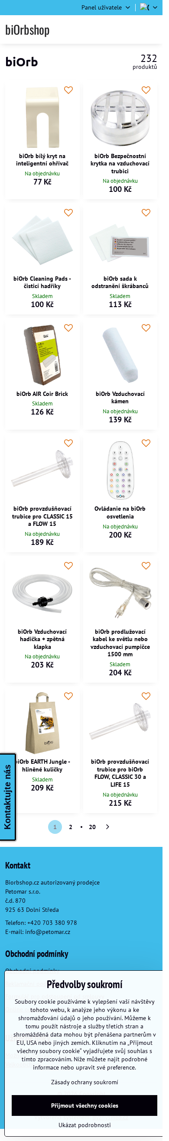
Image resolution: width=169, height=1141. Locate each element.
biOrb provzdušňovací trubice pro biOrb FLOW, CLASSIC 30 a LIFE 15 (120, 773)
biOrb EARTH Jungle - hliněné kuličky (42, 765)
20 (92, 827)
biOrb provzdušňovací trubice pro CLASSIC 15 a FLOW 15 (42, 516)
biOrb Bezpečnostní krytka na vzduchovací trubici (120, 163)
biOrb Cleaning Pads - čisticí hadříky (42, 282)
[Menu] (152, 29)
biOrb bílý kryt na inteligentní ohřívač (42, 160)
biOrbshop (27, 29)
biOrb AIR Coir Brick (42, 394)
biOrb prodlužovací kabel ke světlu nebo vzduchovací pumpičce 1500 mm (120, 643)
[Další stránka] (108, 827)
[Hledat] (109, 29)
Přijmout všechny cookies (84, 1105)
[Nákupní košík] (130, 29)
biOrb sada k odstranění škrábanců (120, 282)
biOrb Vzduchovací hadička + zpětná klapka (42, 639)
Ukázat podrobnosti (84, 1125)
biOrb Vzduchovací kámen (120, 397)
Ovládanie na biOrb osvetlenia (120, 512)
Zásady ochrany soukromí (84, 1082)
